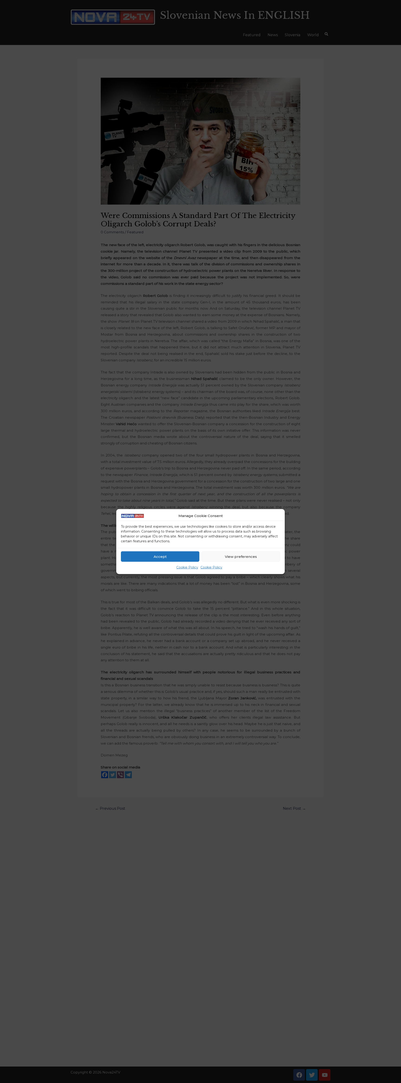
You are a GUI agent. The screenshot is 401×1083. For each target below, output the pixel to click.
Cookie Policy (187, 567)
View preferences (241, 556)
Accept (160, 556)
